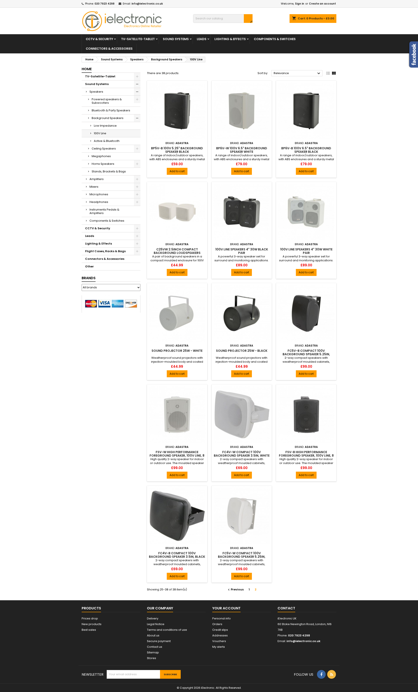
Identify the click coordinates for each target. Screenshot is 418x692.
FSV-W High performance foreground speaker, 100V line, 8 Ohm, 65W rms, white (177, 455)
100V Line (100, 133)
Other (89, 266)
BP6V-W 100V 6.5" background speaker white (241, 150)
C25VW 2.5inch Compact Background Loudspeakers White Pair (177, 252)
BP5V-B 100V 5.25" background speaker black (177, 150)
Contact (286, 608)
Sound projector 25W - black (241, 351)
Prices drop (90, 618)
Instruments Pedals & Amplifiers (104, 211)
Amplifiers (96, 179)
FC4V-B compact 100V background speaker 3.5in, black (177, 555)
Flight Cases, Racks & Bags (105, 251)
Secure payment (159, 641)
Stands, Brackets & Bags (109, 171)
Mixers (93, 187)
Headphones (98, 202)
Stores (151, 658)
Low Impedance (105, 126)
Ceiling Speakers (104, 148)
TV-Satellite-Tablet (138, 39)
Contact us (154, 647)
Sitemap (153, 652)
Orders (217, 624)
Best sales (89, 630)
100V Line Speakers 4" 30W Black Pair (241, 251)
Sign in (299, 3)
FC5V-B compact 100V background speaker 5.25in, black (306, 354)
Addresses (220, 635)
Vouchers (219, 641)
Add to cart (177, 171)
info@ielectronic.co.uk (147, 3)
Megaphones (101, 156)
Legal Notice (155, 624)
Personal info (221, 618)
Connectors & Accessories (109, 48)
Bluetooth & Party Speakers (111, 110)
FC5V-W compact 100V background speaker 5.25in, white (241, 556)
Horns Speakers (103, 164)
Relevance (297, 73)
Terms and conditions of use (167, 630)
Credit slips (220, 630)
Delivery (152, 618)
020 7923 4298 (104, 3)
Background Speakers (107, 118)
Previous (235, 589)
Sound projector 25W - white (177, 351)
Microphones (98, 194)
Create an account (322, 3)
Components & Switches (275, 39)
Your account (226, 608)
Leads (201, 39)
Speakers (96, 92)
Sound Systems (176, 39)
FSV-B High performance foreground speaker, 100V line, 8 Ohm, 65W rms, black (306, 455)
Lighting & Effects (230, 39)
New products (91, 624)
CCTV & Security (99, 39)
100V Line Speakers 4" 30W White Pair (306, 251)
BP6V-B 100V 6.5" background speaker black (306, 150)
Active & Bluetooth (107, 141)
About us (153, 635)
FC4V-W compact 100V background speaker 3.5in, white (242, 454)
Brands (89, 278)
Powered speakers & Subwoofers (107, 101)
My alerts (218, 647)
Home (87, 68)
